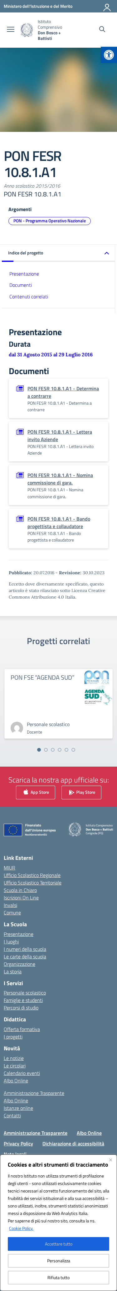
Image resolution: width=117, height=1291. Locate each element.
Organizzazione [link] (19, 964)
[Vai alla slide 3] (53, 750)
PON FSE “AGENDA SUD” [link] (43, 677)
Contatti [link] (12, 1115)
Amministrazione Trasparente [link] (34, 1093)
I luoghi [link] (11, 941)
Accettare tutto (58, 1243)
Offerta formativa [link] (22, 1029)
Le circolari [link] (15, 1065)
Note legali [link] (15, 1154)
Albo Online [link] (16, 1080)
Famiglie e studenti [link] (23, 1000)
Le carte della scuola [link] (25, 956)
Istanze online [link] (18, 1108)
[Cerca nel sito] (102, 30)
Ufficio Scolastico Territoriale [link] (32, 882)
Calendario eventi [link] (22, 1073)
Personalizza (58, 1260)
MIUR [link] (9, 867)
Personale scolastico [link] (25, 992)
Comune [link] (12, 912)
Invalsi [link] (10, 905)
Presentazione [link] (24, 273)
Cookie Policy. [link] (21, 1228)
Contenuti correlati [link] (28, 296)
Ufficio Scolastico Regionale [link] (32, 875)
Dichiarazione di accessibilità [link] (73, 1143)
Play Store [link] (85, 792)
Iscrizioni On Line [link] (21, 897)
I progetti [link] (13, 1036)
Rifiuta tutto (58, 1277)
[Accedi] (107, 6)
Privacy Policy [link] (18, 1143)
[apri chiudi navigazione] (10, 30)
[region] (58, 1222)
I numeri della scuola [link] (25, 949)
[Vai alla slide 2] (46, 750)
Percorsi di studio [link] (21, 1007)
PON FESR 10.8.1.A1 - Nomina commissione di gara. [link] (60, 478)
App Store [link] (39, 792)
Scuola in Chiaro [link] (20, 890)
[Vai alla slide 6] (73, 750)
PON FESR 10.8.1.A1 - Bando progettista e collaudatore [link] (58, 522)
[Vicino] (110, 1159)
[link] (109, 55)
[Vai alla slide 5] (66, 750)
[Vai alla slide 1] (39, 750)
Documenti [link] (20, 285)
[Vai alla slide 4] (59, 750)
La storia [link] (13, 971)
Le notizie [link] (14, 1058)
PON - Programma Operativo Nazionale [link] (49, 220)
